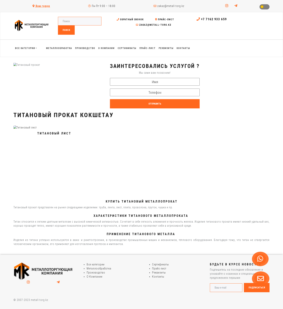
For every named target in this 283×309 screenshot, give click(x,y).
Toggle (265, 6)
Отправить (154, 103)
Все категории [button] (25, 48)
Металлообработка (99, 268)
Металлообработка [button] (59, 48)
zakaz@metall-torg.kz (170, 6)
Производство (96, 272)
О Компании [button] (106, 48)
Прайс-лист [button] (147, 48)
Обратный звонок (131, 19)
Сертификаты (160, 264)
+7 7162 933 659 (213, 19)
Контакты (158, 276)
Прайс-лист (165, 19)
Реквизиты (159, 272)
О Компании (94, 276)
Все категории (96, 264)
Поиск (66, 30)
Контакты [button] (183, 48)
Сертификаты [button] (127, 48)
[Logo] (43, 271)
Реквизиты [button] (166, 48)
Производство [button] (85, 48)
